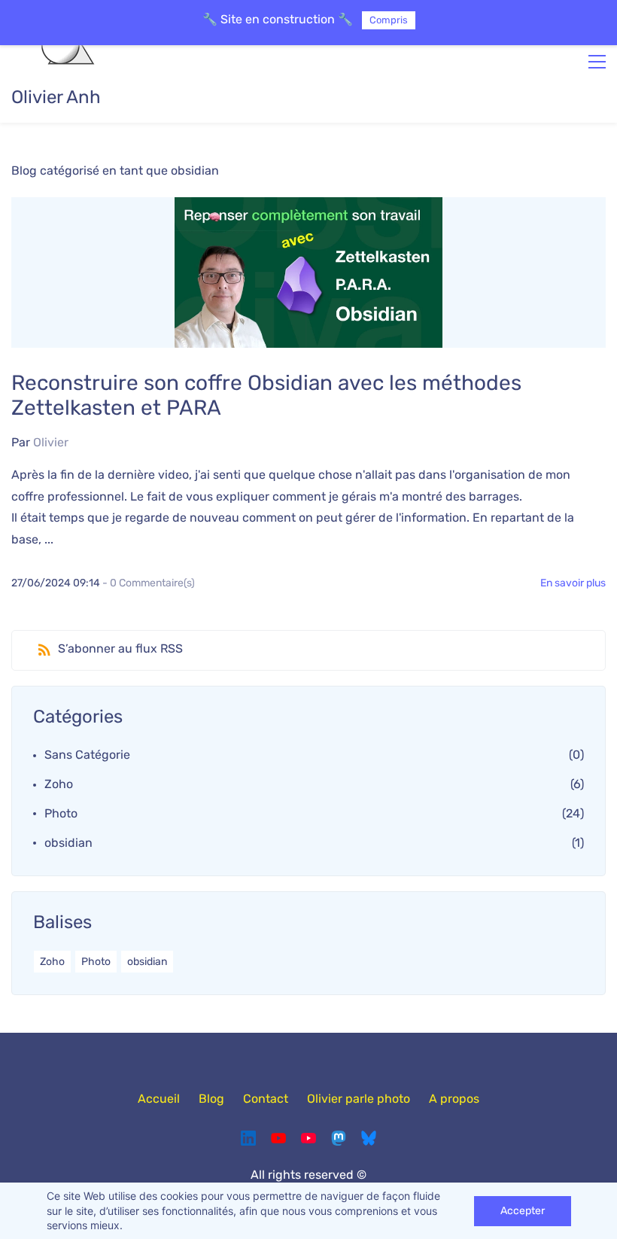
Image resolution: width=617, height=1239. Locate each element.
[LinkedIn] (248, 1138)
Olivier (50, 442)
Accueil (159, 1098)
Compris (388, 20)
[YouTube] (278, 1138)
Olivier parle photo (358, 1098)
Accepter (522, 1210)
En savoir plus (573, 583)
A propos (454, 1098)
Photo (61, 813)
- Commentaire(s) (148, 583)
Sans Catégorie (87, 754)
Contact (265, 1098)
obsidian (68, 843)
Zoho (58, 784)
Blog (211, 1098)
